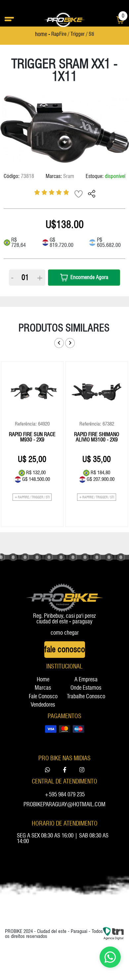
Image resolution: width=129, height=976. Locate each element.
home (43, 679)
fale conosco (43, 696)
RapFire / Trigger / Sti (72, 34)
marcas (43, 688)
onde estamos (86, 688)
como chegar (65, 633)
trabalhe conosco (86, 696)
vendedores (43, 705)
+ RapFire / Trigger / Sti (32, 497)
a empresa (86, 679)
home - (42, 34)
